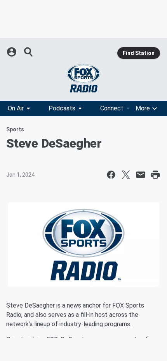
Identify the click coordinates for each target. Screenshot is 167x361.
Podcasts (62, 108)
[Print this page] (155, 174)
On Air (16, 108)
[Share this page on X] (125, 174)
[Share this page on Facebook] (111, 174)
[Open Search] (28, 52)
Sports (15, 129)
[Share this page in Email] (140, 174)
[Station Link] (83, 78)
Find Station (139, 53)
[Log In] (12, 52)
